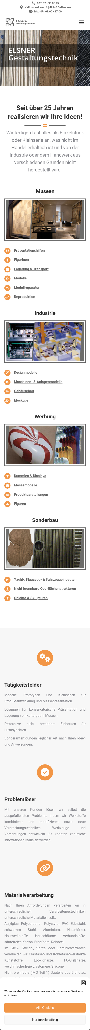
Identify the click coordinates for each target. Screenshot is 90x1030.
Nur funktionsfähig (45, 1019)
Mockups (21, 400)
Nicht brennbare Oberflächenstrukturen (45, 589)
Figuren (20, 504)
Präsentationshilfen (29, 250)
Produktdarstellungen (31, 495)
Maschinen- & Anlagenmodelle (38, 382)
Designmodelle (25, 372)
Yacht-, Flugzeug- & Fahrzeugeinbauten (45, 579)
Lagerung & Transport (31, 269)
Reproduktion (24, 297)
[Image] (45, 219)
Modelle (20, 278)
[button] (83, 983)
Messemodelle (25, 485)
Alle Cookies (45, 1007)
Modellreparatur (27, 288)
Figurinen (21, 260)
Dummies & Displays (30, 476)
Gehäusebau (24, 391)
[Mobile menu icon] (81, 22)
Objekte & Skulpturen (31, 598)
